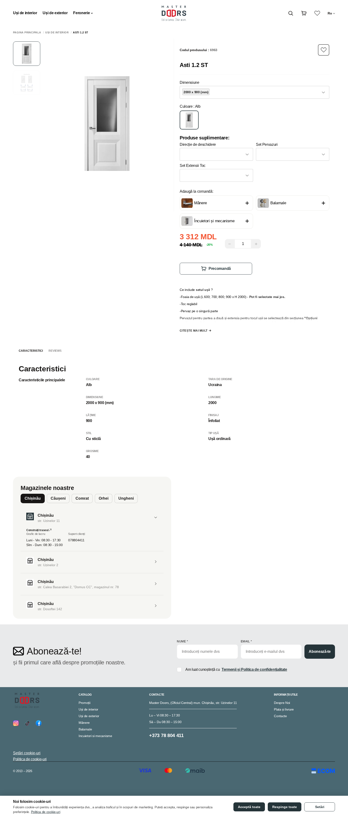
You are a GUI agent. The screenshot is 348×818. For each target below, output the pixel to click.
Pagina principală (27, 32)
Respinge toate (284, 807)
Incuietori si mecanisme (95, 736)
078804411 (76, 540)
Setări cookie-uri (26, 753)
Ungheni (126, 498)
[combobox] (254, 92)
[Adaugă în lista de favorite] (323, 50)
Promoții (84, 703)
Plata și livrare (284, 709)
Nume (182, 641)
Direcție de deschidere (198, 144)
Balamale (85, 729)
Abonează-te (319, 651)
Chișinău (33, 498)
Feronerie (81, 13)
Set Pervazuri (267, 144)
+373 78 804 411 (166, 735)
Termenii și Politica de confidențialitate (254, 669)
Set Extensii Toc (192, 166)
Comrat (82, 498)
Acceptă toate (249, 807)
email (246, 641)
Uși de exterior (55, 13)
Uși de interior (25, 13)
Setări (319, 807)
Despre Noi (282, 703)
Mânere (84, 723)
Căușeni (58, 498)
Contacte (280, 716)
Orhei (103, 498)
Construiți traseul (37, 530)
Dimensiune (189, 82)
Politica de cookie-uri (30, 759)
